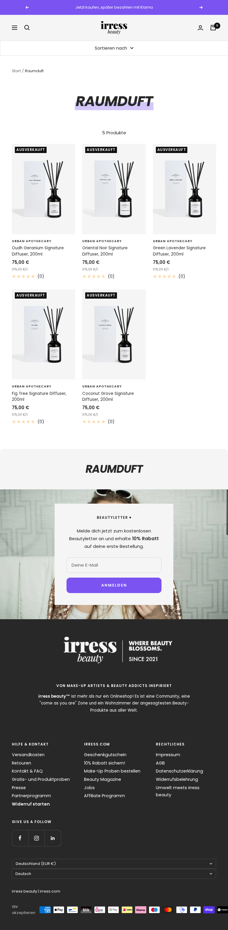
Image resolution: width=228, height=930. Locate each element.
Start (16, 71)
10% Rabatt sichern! (104, 763)
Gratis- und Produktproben (41, 779)
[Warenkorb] (213, 27)
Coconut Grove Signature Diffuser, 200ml (108, 396)
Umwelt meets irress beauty (178, 791)
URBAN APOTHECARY (31, 241)
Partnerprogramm (31, 796)
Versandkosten (28, 755)
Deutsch (23, 874)
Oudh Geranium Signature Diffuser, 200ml (38, 251)
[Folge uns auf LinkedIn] (53, 838)
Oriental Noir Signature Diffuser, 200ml (105, 251)
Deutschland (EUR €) (36, 863)
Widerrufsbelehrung (177, 779)
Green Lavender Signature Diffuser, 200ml (179, 251)
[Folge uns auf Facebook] (20, 838)
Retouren (21, 763)
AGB (160, 763)
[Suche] (27, 27)
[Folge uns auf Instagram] (36, 838)
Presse (19, 788)
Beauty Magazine (102, 779)
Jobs (89, 788)
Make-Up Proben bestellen (112, 771)
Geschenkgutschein (105, 755)
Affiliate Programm (104, 796)
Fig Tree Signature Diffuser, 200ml (39, 396)
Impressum (168, 755)
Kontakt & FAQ (27, 771)
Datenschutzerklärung (179, 771)
